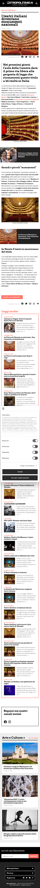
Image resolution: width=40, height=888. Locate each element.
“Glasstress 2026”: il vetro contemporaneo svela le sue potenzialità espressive (15, 801)
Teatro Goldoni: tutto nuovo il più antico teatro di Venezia (17, 625)
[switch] (35, 446)
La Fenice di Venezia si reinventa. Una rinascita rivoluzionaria (28, 236)
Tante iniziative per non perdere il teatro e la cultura (18, 644)
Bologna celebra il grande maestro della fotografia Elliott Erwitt (20, 835)
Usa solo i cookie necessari (20, 478)
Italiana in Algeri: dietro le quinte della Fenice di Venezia (28, 155)
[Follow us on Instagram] (32, 878)
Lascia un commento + (12, 297)
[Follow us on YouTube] (30, 878)
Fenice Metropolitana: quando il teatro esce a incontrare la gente (20, 375)
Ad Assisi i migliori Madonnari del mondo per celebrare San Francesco (18, 767)
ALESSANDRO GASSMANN (14, 504)
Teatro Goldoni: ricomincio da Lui (18, 608)
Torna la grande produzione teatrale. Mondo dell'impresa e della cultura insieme (19, 663)
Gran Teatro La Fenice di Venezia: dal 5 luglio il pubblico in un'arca (19, 394)
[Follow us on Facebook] (23, 878)
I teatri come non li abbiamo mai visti (19, 556)
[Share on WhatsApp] (34, 56)
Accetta (20, 471)
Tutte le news (33, 738)
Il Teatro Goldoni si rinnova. (15, 572)
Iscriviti (33, 856)
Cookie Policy (18, 435)
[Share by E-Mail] (30, 56)
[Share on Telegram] (38, 56)
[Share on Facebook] (22, 56)
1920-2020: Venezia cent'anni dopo (18, 521)
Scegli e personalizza (27, 466)
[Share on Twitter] (26, 56)
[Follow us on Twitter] (26, 878)
